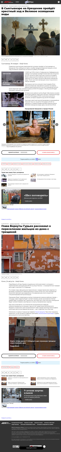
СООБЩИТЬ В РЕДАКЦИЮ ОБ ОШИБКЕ (45, 424)
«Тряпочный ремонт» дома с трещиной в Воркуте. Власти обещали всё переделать (47, 378)
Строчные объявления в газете (28, 424)
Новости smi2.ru (6, 219)
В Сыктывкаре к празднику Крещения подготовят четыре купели (46, 175)
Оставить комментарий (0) (48, 152)
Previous (4, 124)
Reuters (4, 146)
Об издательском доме (17, 422)
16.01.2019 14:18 (4, 6)
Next (57, 124)
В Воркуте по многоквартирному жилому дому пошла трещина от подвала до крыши (47, 383)
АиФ (46, 56)
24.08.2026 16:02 (5, 223)
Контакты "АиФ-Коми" (49, 422)
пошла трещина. (40, 312)
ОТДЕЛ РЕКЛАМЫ (15, 424)
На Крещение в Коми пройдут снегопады (46, 179)
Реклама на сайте (28, 422)
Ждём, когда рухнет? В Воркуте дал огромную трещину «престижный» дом (32, 342)
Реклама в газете (38, 422)
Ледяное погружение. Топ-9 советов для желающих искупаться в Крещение (17, 180)
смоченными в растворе (46, 313)
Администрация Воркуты (16, 274)
